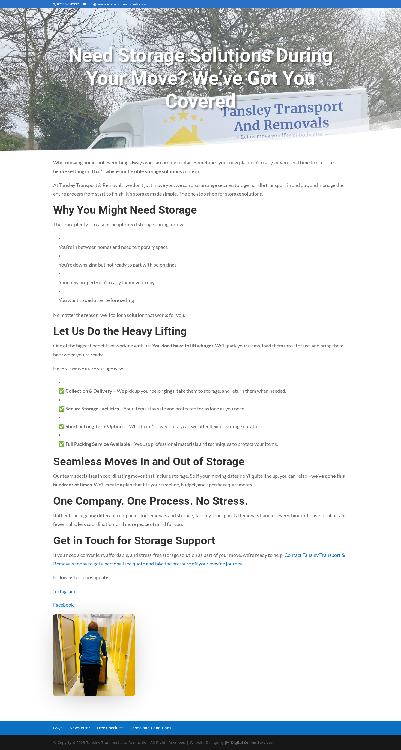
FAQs (57, 727)
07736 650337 (68, 4)
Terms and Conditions (150, 727)
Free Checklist (110, 727)
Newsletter (80, 727)
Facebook (63, 605)
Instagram (64, 591)
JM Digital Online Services (249, 742)
